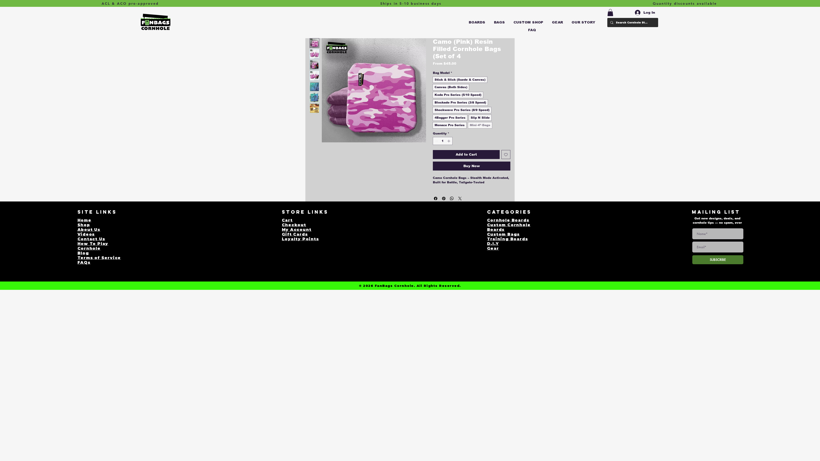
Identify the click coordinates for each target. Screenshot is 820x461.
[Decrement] (436, 141)
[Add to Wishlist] (505, 154)
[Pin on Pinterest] (443, 198)
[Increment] (449, 141)
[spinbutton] (443, 141)
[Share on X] (460, 198)
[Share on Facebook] (435, 198)
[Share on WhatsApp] (451, 198)
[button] (477, 22)
